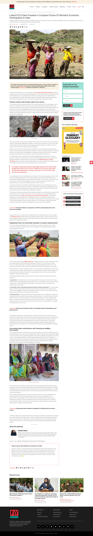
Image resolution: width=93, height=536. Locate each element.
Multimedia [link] (62, 6)
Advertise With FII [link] (57, 512)
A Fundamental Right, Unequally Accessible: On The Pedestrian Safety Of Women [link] (76, 184)
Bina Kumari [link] (64, 499)
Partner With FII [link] (57, 514)
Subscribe (66, 105)
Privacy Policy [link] (72, 516)
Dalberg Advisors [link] (28, 261)
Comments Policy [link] (73, 512)
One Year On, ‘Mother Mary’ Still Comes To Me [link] (77, 176)
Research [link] (38, 6)
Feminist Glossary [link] (54, 6)
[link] (91, 162)
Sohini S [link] (74, 163)
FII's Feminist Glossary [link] (70, 125)
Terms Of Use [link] (72, 514)
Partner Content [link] (40, 500)
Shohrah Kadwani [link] (15, 497)
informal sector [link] (16, 216)
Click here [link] (73, 1)
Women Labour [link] (41, 441)
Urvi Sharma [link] (76, 178)
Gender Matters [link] (36, 382)
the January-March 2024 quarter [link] (43, 92)
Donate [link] (79, 6)
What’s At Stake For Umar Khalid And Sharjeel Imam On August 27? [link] (76, 159)
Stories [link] (32, 6)
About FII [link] (39, 512)
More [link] (74, 6)
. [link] (34, 195)
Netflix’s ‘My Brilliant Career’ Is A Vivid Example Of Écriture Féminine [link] (76, 168)
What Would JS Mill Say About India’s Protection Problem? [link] (20, 494)
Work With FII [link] (56, 516)
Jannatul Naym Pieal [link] (78, 172)
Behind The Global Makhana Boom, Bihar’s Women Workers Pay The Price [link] (70, 495)
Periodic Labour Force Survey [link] (29, 441)
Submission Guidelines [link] (42, 516)
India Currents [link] (24, 77)
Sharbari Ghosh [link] (14, 24)
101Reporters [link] (71, 500)
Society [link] (11, 12)
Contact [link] (39, 514)
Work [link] (15, 12)
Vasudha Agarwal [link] (77, 187)
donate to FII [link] (22, 87)
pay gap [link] (19, 441)
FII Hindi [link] (69, 6)
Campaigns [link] (44, 6)
